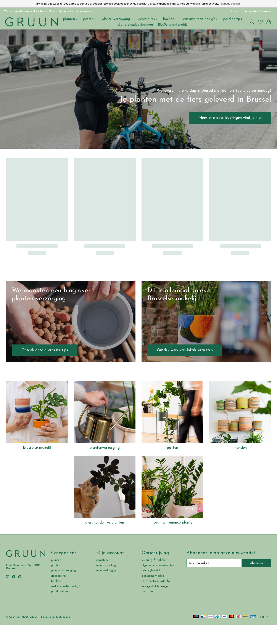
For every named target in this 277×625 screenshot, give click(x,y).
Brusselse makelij (37, 448)
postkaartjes (232, 19)
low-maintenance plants (172, 522)
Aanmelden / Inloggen (258, 11)
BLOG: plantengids (172, 24)
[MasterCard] (231, 617)
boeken (56, 581)
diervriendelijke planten (104, 522)
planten (56, 560)
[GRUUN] (31, 22)
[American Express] (253, 617)
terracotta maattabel (156, 581)
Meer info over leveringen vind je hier (230, 118)
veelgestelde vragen (156, 586)
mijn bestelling (106, 565)
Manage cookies (231, 3)
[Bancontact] (203, 617)
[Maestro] (196, 617)
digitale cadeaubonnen (135, 24)
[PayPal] (246, 617)
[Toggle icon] (252, 22)
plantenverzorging (105, 448)
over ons (147, 591)
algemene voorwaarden (158, 565)
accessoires (59, 576)
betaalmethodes (153, 576)
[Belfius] (210, 617)
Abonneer (256, 563)
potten (172, 448)
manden (240, 448)
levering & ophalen (154, 560)
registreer (103, 560)
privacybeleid (151, 570)
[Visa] (224, 617)
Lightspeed (63, 617)
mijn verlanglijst (107, 570)
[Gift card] (238, 617)
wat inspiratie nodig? (65, 586)
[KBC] (217, 617)
